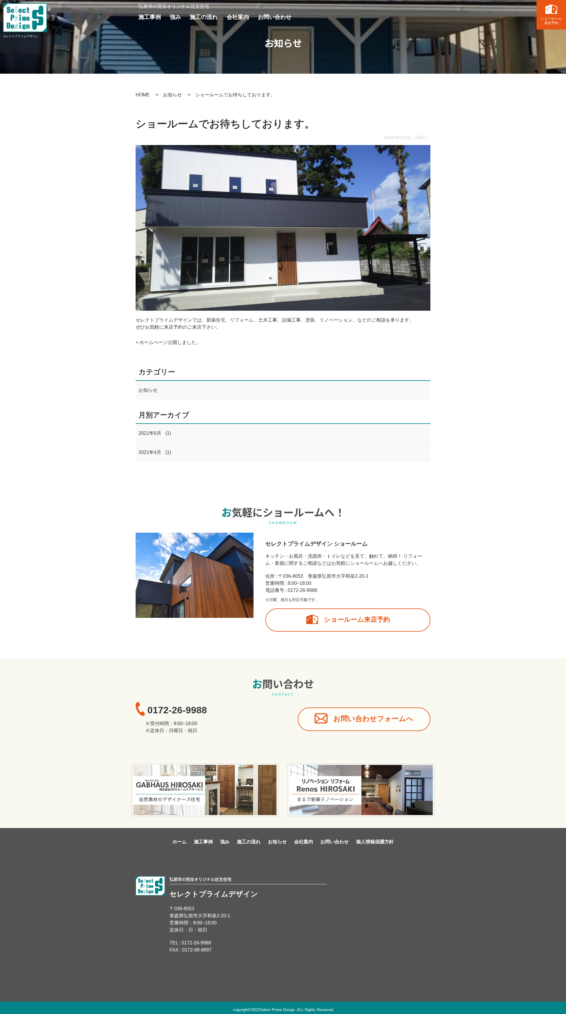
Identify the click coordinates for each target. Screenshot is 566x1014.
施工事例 (148, 16)
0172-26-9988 (302, 590)
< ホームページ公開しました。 (168, 342)
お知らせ (172, 94)
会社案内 (226, 16)
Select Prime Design (277, 1010)
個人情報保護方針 (375, 841)
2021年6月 (150, 433)
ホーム (179, 841)
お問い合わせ (259, 16)
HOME (143, 94)
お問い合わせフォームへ (387, 719)
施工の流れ (196, 16)
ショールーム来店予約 (551, 21)
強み (171, 16)
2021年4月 (150, 452)
